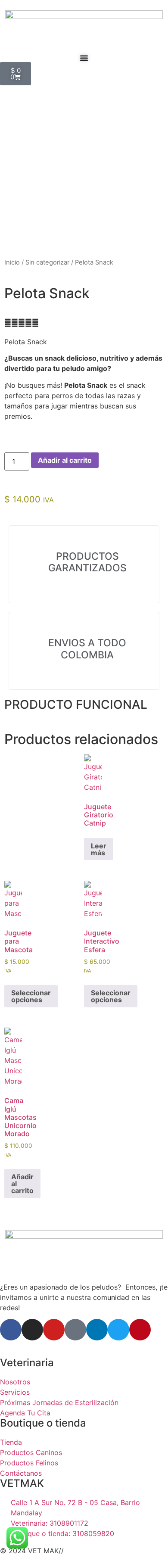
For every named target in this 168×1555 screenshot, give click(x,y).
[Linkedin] (97, 1329)
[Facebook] (11, 1329)
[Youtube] (54, 1329)
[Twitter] (118, 1329)
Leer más (98, 849)
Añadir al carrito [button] (22, 1183)
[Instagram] (32, 1329)
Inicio (12, 262)
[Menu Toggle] (84, 57)
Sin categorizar (47, 262)
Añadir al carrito (65, 460)
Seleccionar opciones (31, 996)
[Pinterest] (140, 1329)
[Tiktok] (75, 1329)
